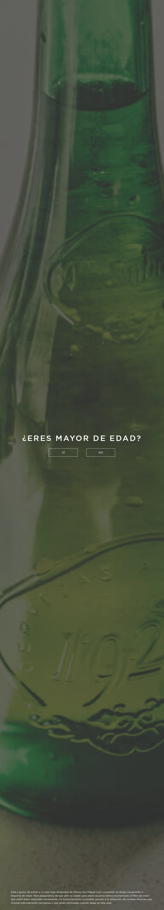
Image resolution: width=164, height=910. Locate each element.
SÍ (63, 452)
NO (100, 452)
